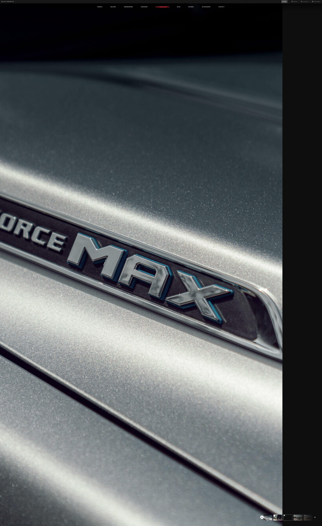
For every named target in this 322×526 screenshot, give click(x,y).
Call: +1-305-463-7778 (8, 1)
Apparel (295, 1)
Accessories (305, 1)
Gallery (113, 7)
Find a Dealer (317, 1)
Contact (221, 7)
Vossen (162, 7)
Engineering (128, 7)
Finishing (144, 7)
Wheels (99, 7)
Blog (178, 7)
